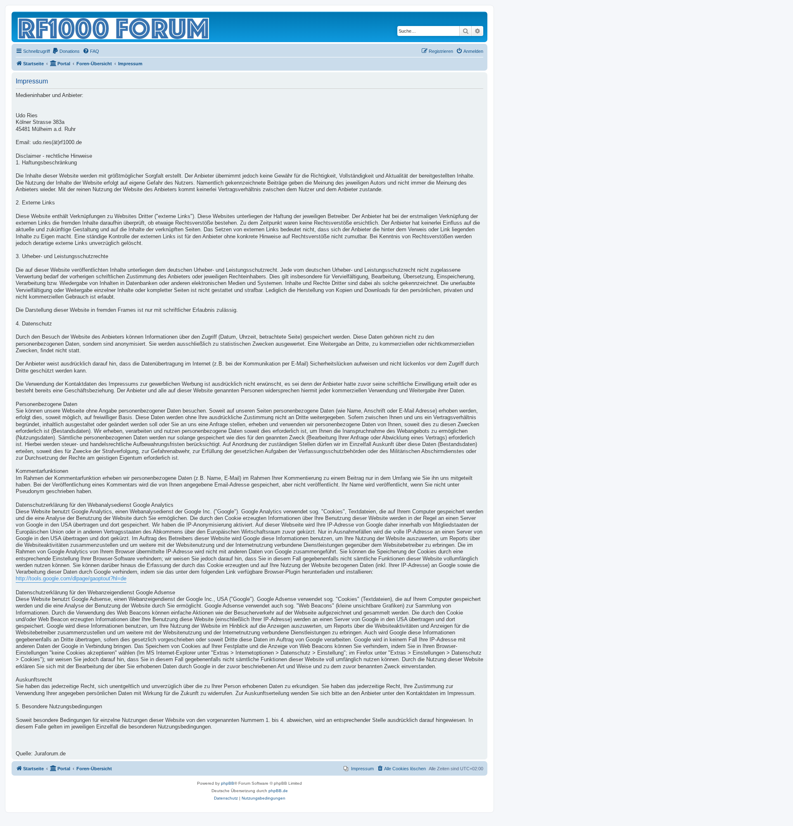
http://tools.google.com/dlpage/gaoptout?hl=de (71, 579)
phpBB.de (278, 790)
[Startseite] (114, 27)
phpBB (227, 783)
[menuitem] (66, 51)
